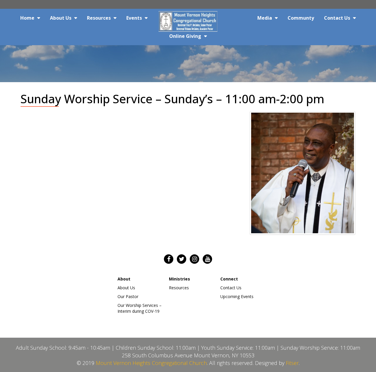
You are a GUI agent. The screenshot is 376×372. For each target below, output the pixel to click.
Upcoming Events (237, 296)
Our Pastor (128, 296)
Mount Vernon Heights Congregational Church (151, 362)
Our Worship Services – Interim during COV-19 (140, 308)
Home (27, 18)
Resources (99, 18)
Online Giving (185, 36)
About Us (60, 18)
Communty (301, 18)
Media (264, 18)
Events (134, 18)
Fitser (292, 362)
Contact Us (337, 18)
